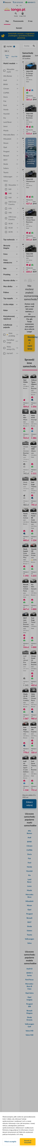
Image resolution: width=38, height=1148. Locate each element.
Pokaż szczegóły (10, 1141)
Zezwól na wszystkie (27, 1141)
